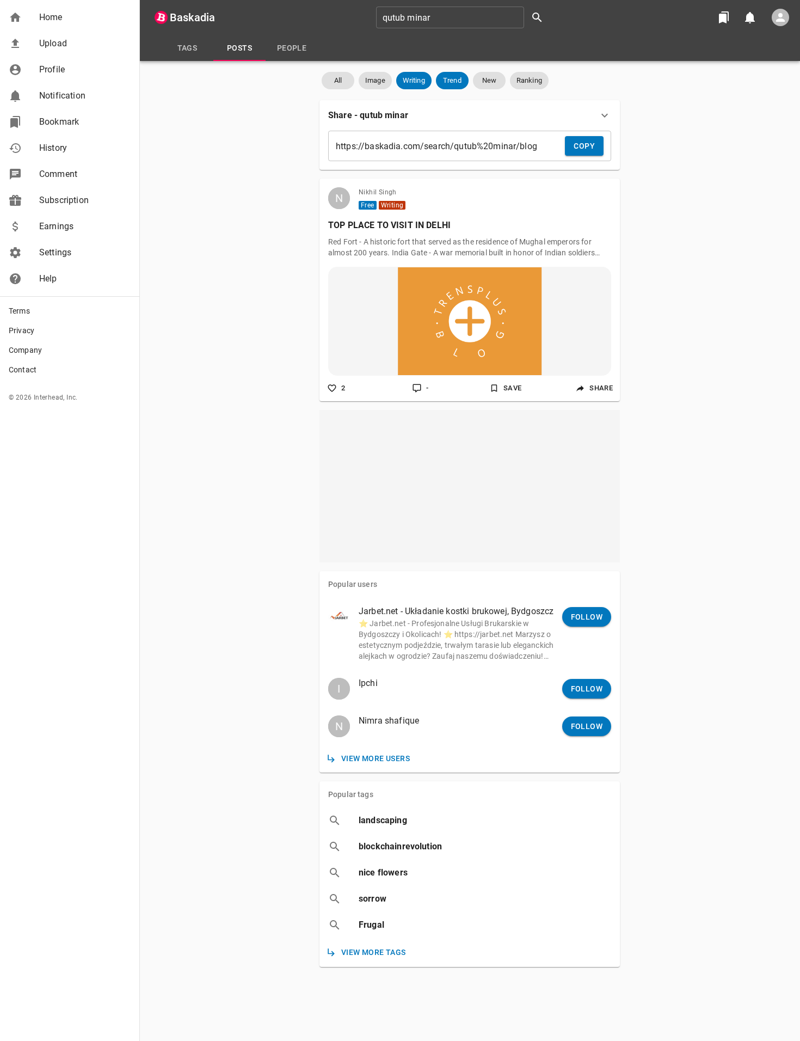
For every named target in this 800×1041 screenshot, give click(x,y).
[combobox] (463, 17)
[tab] (187, 48)
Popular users (352, 584)
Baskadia (192, 17)
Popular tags (350, 794)
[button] (69, 17)
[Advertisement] (469, 486)
